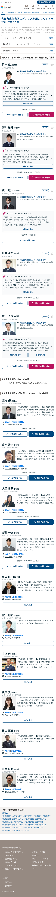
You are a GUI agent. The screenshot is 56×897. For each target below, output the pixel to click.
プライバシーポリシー (41, 859)
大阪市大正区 (6, 819)
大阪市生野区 (29, 822)
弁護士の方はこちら (46, 2)
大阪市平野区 (6, 831)
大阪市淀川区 (17, 828)
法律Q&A (9, 855)
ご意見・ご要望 (38, 852)
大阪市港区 (47, 816)
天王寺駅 (9, 557)
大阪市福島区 (17, 816)
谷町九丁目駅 (10, 753)
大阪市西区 (37, 816)
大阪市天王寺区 (18, 554)
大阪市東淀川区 (7, 822)
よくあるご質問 (11, 865)
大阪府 (7, 422)
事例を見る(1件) (15, 355)
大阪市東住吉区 (26, 71)
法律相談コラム (11, 859)
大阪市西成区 (6, 828)
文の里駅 (9, 425)
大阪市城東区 (6, 825)
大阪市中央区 (16, 751)
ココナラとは (10, 862)
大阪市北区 (16, 831)
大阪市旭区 (39, 822)
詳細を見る (28, 605)
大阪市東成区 (18, 822)
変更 (51, 38)
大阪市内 (5, 813)
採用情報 (8, 886)
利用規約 (35, 855)
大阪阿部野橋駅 (11, 469)
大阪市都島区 (6, 816)
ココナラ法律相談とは (14, 852)
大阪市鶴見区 (27, 828)
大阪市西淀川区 (40, 819)
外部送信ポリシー (39, 862)
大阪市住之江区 (39, 828)
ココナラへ (7, 2)
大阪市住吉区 (29, 825)
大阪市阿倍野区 (18, 422)
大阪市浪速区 (29, 819)
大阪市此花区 (27, 816)
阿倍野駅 (8, 599)
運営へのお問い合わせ (14, 869)
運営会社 (8, 882)
